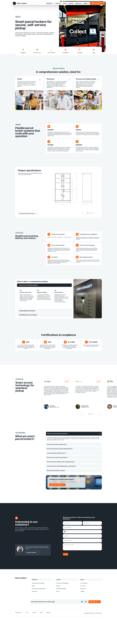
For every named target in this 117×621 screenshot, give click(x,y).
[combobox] (65, 531)
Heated (58, 586)
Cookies (34, 612)
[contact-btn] (16, 518)
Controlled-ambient (61, 588)
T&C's (27, 612)
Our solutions (83, 583)
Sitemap (48, 612)
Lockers (57, 3)
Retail (33, 586)
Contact (71, 3)
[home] (20, 3)
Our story (82, 586)
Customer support (31, 552)
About (65, 3)
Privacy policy (18, 612)
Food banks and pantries (38, 583)
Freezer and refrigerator (62, 583)
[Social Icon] (82, 601)
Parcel (57, 591)
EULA (41, 612)
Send (65, 554)
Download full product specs (27, 213)
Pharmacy (34, 591)
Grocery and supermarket (38, 588)
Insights (85, 3)
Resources (78, 3)
